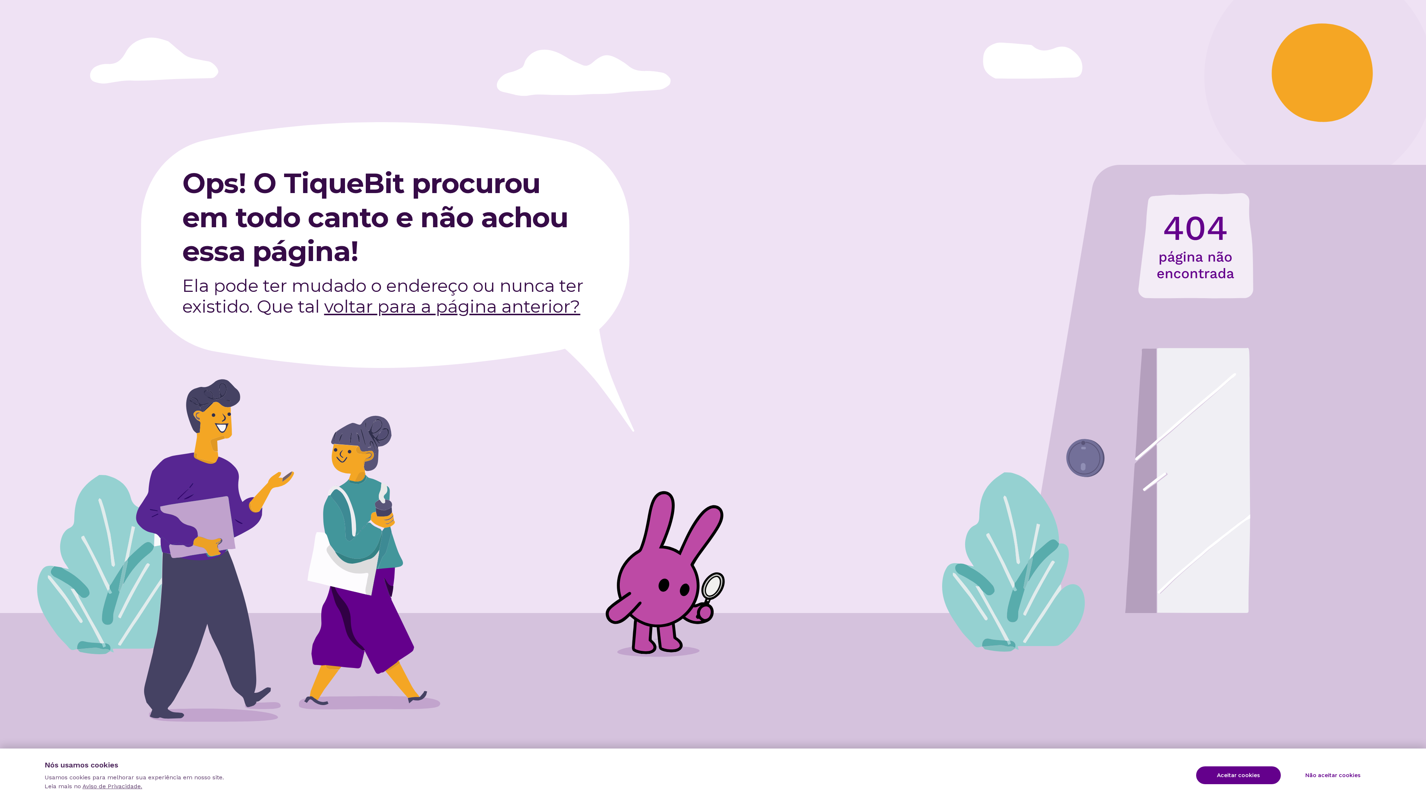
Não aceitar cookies (1333, 775)
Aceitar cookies (1238, 775)
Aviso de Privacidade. (112, 786)
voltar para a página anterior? (452, 306)
